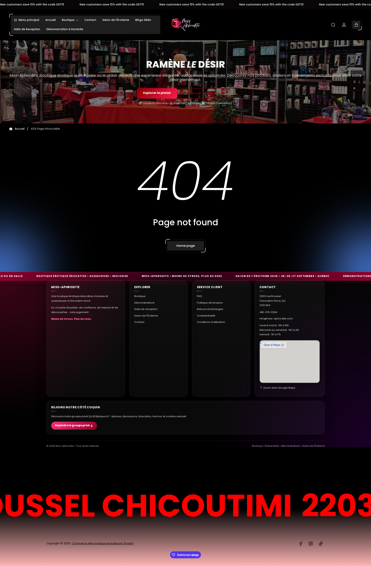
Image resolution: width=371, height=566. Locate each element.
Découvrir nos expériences (207, 93)
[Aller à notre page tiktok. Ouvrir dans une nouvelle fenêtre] (321, 543)
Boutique (140, 296)
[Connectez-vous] (344, 25)
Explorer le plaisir (157, 93)
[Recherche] (333, 25)
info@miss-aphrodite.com (276, 318)
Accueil (20, 129)
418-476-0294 (268, 312)
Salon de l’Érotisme (146, 315)
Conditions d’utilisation (211, 322)
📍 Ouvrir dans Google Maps (277, 387)
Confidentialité (206, 315)
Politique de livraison (210, 302)
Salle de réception (145, 309)
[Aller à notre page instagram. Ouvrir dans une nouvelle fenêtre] (311, 543)
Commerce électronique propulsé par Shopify (102, 543)
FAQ (199, 296)
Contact (139, 322)
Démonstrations (144, 302)
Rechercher (314, 469)
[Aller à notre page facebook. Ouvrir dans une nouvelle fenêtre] (301, 543)
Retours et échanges (210, 309)
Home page (185, 245)
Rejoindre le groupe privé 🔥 (74, 425)
